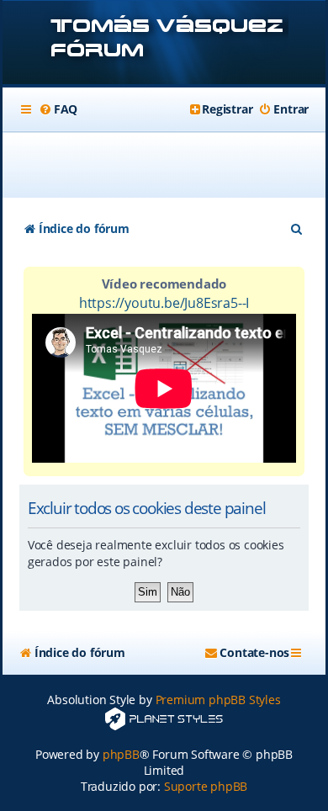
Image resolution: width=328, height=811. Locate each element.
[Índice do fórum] (164, 44)
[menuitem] (58, 109)
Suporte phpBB (205, 786)
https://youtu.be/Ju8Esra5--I (164, 303)
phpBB (121, 754)
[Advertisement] (173, 165)
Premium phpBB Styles (218, 700)
